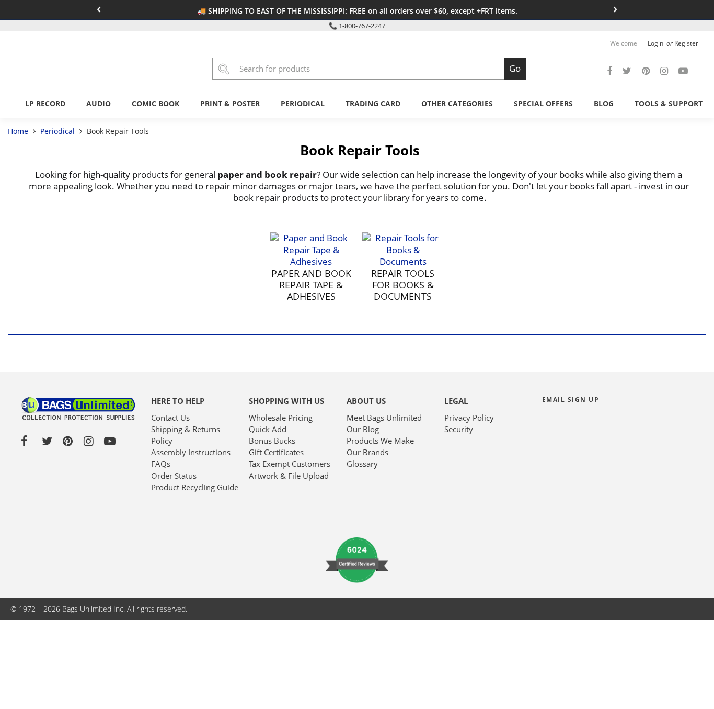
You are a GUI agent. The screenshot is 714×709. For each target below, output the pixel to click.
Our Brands (367, 452)
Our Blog (363, 429)
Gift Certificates (276, 452)
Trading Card (373, 103)
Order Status (174, 475)
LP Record (45, 103)
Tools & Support (669, 103)
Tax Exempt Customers (289, 463)
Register (686, 43)
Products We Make (380, 440)
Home (19, 131)
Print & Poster (230, 103)
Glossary (362, 463)
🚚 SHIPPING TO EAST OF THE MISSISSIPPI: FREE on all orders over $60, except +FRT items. (357, 11)
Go (515, 68)
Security (458, 429)
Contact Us (170, 417)
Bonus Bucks (272, 440)
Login (656, 43)
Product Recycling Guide (194, 487)
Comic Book (155, 103)
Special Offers (543, 103)
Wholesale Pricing (281, 417)
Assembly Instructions (191, 452)
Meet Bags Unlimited (384, 417)
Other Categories (457, 103)
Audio (98, 103)
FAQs (160, 463)
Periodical (303, 103)
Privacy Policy (469, 417)
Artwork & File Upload (289, 475)
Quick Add (267, 429)
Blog (604, 103)
